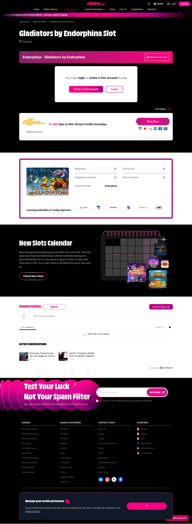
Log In (114, 89)
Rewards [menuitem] (151, 9)
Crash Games (65, 458)
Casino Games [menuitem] (71, 9)
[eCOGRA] (83, 207)
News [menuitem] (112, 9)
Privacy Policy (32, 511)
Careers (101, 439)
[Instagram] (107, 479)
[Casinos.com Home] (96, 3)
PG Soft (63, 472)
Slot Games (64, 429)
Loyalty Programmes (30, 458)
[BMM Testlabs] (143, 207)
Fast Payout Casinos (30, 463)
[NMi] (159, 207)
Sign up (165, 306)
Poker (62, 453)
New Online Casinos (30, 439)
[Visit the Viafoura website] (166, 367)
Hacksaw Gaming (67, 477)
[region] (96, 337)
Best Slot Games (40, 22)
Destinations (103, 458)
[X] (114, 479)
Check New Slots (33, 276)
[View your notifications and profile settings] (170, 327)
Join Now (154, 392)
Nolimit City (65, 482)
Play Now (153, 121)
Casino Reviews (28, 467)
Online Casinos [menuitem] (50, 9)
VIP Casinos (26, 443)
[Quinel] (113, 207)
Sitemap (101, 467)
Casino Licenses (28, 472)
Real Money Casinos (30, 434)
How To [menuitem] (123, 9)
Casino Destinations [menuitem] (94, 9)
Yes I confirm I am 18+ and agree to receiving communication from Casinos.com (126, 401)
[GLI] (129, 207)
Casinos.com (24, 22)
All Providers (65, 463)
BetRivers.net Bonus (34, 132)
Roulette (63, 448)
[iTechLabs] (98, 207)
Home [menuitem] (36, 9)
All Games (64, 439)
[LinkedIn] (100, 479)
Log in (156, 306)
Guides (101, 448)
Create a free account (86, 89)
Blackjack (63, 443)
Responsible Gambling (107, 443)
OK (146, 506)
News (100, 453)
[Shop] (149, 3)
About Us (102, 429)
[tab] (27, 327)
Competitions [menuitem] (137, 9)
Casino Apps (27, 453)
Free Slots (64, 434)
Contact (101, 434)
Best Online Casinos (30, 429)
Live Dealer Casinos (29, 448)
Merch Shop (103, 472)
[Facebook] (120, 479)
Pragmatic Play (66, 467)
